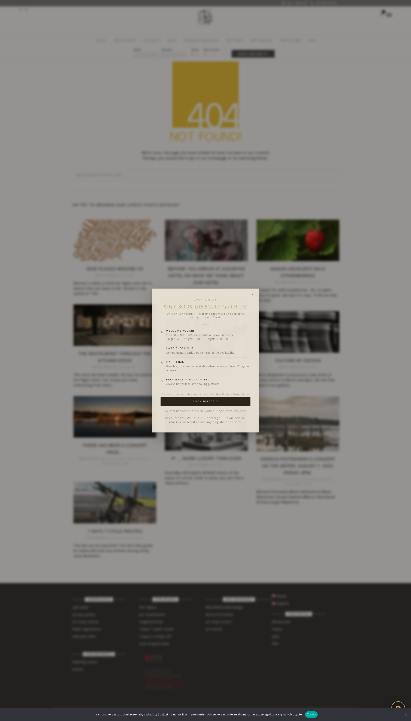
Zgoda (311, 714)
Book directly (205, 401)
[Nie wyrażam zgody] (406, 714)
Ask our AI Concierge (203, 418)
